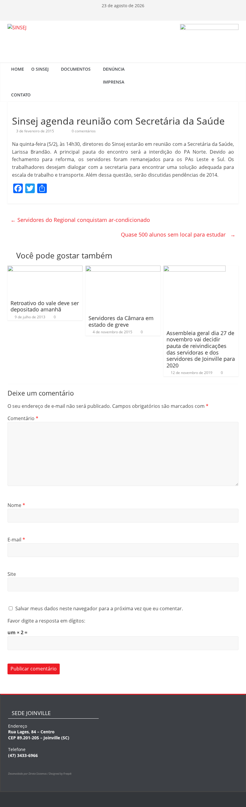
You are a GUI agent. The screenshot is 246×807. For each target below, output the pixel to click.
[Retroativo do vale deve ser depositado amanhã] (45, 269)
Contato (21, 95)
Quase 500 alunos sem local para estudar (178, 234)
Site (12, 574)
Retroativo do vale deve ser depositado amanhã (44, 306)
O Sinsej (40, 69)
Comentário (23, 418)
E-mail (16, 539)
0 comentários (83, 131)
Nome (16, 505)
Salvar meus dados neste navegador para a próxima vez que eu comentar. (99, 608)
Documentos (76, 69)
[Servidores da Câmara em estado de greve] (123, 269)
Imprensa (113, 82)
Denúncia (113, 69)
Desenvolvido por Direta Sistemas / (28, 774)
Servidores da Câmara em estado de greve (121, 321)
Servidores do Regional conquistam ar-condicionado (80, 219)
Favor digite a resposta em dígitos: (46, 620)
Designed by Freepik (60, 774)
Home (17, 69)
